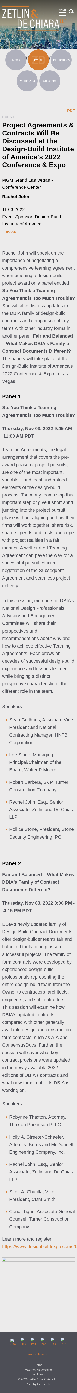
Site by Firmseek (38, 1384)
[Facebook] (53, 1341)
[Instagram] (43, 1341)
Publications (61, 60)
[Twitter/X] (33, 1341)
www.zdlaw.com (38, 1354)
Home (38, 1365)
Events (38, 60)
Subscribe (49, 81)
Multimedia (27, 81)
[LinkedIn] (23, 1341)
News (16, 60)
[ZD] (64, 1341)
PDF (71, 111)
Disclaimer (38, 1374)
